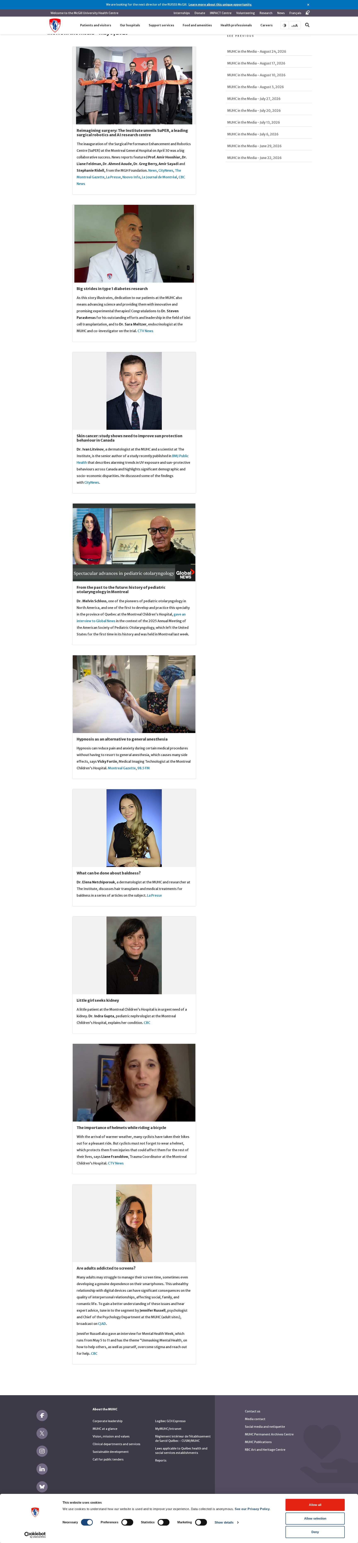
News (281, 13)
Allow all (315, 1505)
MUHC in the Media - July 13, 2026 (253, 122)
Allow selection (315, 1518)
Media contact (255, 1419)
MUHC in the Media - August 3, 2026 (255, 87)
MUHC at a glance (105, 1429)
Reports (160, 1460)
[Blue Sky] (42, 1486)
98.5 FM (143, 768)
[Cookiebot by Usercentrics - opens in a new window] (35, 1535)
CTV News (145, 331)
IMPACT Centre (220, 13)
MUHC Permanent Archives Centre (269, 1434)
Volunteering (245, 13)
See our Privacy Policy (252, 1509)
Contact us (252, 1411)
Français (295, 13)
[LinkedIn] (42, 1469)
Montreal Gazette (122, 768)
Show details (224, 1522)
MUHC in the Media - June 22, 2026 (254, 158)
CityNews (165, 170)
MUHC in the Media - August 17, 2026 (256, 63)
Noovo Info (131, 177)
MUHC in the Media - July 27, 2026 (254, 99)
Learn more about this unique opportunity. (220, 4)
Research (266, 13)
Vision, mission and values (111, 1436)
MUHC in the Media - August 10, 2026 (256, 75)
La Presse (113, 177)
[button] (96, 25)
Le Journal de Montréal (159, 177)
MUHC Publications (258, 1442)
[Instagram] (42, 1451)
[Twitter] (42, 1433)
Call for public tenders (108, 1459)
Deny (315, 1532)
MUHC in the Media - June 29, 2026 (254, 146)
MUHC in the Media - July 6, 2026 (252, 134)
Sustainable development (111, 1452)
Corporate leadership (107, 1421)
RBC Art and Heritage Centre (265, 1450)
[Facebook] (42, 1415)
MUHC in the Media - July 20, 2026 (254, 110)
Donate (200, 13)
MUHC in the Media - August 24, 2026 (256, 51)
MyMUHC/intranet (168, 1429)
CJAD (102, 1324)
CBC (147, 1023)
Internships (182, 13)
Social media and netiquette (265, 1427)
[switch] (127, 1522)
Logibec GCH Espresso (170, 1421)
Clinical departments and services (116, 1444)
